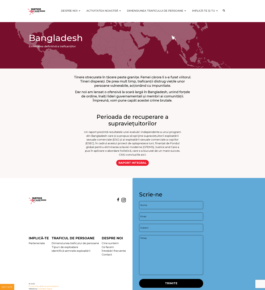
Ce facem (108, 247)
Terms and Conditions (50, 286)
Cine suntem (110, 243)
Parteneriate (37, 243)
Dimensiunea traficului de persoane (75, 243)
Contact (107, 254)
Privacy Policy (34, 286)
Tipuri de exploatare (65, 247)
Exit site (7, 287)
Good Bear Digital (45, 289)
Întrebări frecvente (114, 250)
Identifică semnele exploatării (71, 250)
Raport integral (132, 162)
